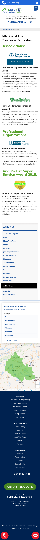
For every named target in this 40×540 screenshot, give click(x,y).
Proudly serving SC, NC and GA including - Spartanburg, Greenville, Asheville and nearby (20, 18)
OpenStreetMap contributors (31, 390)
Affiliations (8, 286)
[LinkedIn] (17, 474)
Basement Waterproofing (20, 400)
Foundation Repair (20, 407)
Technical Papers (10, 234)
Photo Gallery (9, 266)
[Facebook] (11, 474)
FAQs (5, 245)
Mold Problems (20, 410)
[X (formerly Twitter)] (20, 474)
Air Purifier (20, 417)
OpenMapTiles (18, 390)
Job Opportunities (11, 252)
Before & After (9, 277)
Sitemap (26, 528)
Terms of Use (16, 528)
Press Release (9, 281)
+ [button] (37, 383)
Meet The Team (10, 241)
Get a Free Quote (20, 486)
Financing (7, 259)
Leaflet (10, 390)
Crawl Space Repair (20, 403)
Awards (6, 291)
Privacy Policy (32, 526)
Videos (6, 270)
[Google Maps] (23, 474)
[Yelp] (14, 474)
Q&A (5, 237)
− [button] (37, 386)
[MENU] (36, 8)
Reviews (6, 248)
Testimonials (8, 263)
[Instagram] (26, 474)
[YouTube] (29, 474)
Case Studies (9, 295)
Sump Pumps (20, 414)
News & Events (9, 255)
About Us (9, 227)
